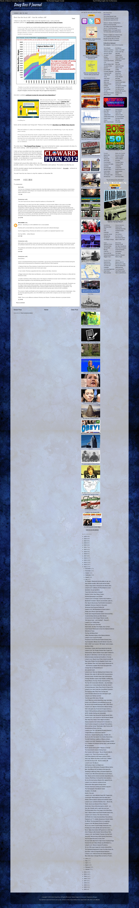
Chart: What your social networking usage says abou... (99, 700)
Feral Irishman (107, 162)
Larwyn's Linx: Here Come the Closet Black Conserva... (99, 689)
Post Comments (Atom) (27, 313)
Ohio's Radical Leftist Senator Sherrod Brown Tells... (98, 832)
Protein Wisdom (119, 76)
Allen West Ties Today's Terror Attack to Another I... (98, 719)
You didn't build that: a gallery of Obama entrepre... (98, 739)
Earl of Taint (106, 160)
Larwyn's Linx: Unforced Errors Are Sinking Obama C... (99, 853)
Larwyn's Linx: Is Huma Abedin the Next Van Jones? (98, 685)
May (86, 860)
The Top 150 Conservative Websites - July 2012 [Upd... (99, 682)
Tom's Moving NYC (119, 269)
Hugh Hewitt (106, 78)
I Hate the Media (119, 164)
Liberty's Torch (118, 67)
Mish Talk (117, 120)
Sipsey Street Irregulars (120, 247)
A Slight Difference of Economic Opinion (95, 732)
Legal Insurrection (119, 66)
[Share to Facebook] (30, 180)
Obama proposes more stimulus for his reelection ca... (99, 721)
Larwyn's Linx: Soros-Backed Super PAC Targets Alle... (99, 795)
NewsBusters (118, 174)
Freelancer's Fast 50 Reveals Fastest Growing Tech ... (98, 639)
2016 (85, 558)
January (87, 869)
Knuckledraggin (107, 167)
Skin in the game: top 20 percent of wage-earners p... (98, 708)
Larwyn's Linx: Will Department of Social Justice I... (98, 609)
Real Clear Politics (119, 176)
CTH (105, 62)
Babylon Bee (107, 155)
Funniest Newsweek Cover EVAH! (93, 596)
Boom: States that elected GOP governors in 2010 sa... (99, 830)
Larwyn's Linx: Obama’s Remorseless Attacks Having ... (99, 706)
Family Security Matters (109, 255)
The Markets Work (119, 87)
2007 (85, 880)
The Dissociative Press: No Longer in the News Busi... (99, 810)
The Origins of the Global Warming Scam (113, 26)
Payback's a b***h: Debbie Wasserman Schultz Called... (99, 819)
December (88, 568)
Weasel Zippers (107, 94)
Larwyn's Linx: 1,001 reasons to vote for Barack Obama (99, 717)
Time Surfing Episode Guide (110, 16)
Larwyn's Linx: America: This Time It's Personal (97, 814)
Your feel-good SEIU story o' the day (94, 698)
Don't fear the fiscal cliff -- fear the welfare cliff (96, 760)
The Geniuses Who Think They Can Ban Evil (96, 691)
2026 (85, 536)
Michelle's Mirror (107, 169)
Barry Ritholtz (118, 111)
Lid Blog (117, 69)
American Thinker (108, 53)
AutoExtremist (107, 262)
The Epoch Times (108, 66)
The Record (106, 237)
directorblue (21, 222)
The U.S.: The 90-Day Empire (110, 28)
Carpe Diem (118, 113)
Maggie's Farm (107, 256)
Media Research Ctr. (120, 169)
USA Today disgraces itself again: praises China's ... (98, 756)
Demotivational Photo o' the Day (93, 728)
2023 (85, 543)
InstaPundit (106, 80)
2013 (85, 564)
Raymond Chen (107, 263)
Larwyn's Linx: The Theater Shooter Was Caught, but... (99, 650)
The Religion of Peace (109, 239)
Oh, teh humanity (89, 745)
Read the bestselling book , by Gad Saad (91, 73)
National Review (107, 83)
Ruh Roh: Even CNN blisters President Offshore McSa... (99, 767)
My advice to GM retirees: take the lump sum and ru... (98, 654)
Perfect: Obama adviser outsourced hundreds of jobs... (99, 799)
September (88, 575)
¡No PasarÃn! (107, 247)
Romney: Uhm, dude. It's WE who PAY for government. (99, 674)
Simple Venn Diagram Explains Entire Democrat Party (99, 613)
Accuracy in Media (119, 155)
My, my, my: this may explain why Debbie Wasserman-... (99, 737)
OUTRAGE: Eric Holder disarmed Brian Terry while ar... (99, 817)
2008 (85, 878)
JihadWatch (118, 165)
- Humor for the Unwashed (113, 45)
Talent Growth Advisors (120, 272)
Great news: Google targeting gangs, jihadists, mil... (98, 734)
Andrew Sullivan (119, 158)
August (87, 577)
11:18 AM (20, 299)
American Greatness (108, 49)
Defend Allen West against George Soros (95, 784)
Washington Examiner (109, 92)
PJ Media (106, 85)
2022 (85, 545)
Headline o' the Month (90, 791)
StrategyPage (107, 236)
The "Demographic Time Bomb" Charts (95, 788)
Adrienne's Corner (108, 244)
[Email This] (24, 180)
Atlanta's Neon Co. (119, 262)
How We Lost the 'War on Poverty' (111, 38)
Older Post (74, 310)
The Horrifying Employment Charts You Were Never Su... (99, 849)
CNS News (106, 58)
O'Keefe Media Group (109, 116)
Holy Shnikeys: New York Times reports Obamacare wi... (99, 663)
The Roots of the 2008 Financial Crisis (112, 31)
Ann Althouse (118, 48)
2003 (85, 889)
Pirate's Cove (118, 74)
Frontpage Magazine (108, 71)
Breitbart (106, 57)
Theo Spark (118, 253)
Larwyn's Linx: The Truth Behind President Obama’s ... (99, 730)
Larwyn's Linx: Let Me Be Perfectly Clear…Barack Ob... (99, 801)
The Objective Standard (120, 85)
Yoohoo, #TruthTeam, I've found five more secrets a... (98, 778)
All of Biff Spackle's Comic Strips (92, 527)
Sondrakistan (118, 251)
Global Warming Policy (120, 228)
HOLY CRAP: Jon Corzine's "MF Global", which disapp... (99, 644)
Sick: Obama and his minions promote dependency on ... (99, 775)
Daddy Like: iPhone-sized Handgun (94, 611)
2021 (85, 547)
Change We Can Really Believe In (94, 667)
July (86, 579)
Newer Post (18, 310)
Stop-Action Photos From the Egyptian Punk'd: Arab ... (98, 661)
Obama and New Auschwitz (110, 24)
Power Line (106, 87)
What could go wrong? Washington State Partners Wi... (99, 726)
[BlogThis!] (26, 180)
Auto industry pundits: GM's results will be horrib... (97, 583)
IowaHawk (106, 165)
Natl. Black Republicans (120, 246)
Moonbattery (118, 71)
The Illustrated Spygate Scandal (55, 1)
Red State (117, 78)
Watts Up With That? (120, 239)
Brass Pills (106, 111)
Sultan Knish (118, 83)
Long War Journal (108, 234)
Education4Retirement (120, 265)
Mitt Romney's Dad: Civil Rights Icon (94, 765)
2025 (85, 538)
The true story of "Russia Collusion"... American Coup (91, 57)
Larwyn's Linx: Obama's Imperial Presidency (96, 845)
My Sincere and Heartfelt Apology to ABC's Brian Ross (99, 704)
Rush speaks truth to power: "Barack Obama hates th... (99, 752)
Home (46, 310)
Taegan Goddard (119, 156)
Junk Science (118, 234)
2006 (85, 882)
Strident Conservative (120, 82)
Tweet (73, 18)
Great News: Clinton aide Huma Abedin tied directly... (98, 648)
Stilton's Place (107, 173)
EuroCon (106, 67)
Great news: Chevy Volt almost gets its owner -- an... (98, 806)
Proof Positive (107, 171)
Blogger (95, 897)
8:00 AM (20, 251)
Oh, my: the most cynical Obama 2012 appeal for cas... (99, 780)
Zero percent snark (90, 670)
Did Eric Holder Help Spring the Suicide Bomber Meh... (99, 715)
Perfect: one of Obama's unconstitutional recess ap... (98, 702)
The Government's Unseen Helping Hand (95, 750)
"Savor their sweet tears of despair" (94, 592)
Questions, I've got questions (92, 590)
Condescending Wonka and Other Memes (96, 616)
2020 (85, 549)
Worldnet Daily (118, 92)
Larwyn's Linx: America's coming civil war (95, 782)
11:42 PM (20, 217)
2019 (85, 551)
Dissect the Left (107, 253)
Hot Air (105, 76)
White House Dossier (109, 122)
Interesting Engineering (109, 269)
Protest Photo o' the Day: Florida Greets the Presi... (98, 680)
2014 (85, 562)
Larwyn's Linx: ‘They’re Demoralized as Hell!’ (96, 754)
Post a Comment (20, 302)
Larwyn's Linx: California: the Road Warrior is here (98, 587)
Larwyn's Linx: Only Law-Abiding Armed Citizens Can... (99, 672)
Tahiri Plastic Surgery (120, 271)
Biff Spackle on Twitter (120, 263)
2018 (85, 553)
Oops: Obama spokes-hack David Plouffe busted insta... (99, 812)
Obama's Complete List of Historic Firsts (113, 34)
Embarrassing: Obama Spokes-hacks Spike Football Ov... (99, 652)
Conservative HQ (119, 51)
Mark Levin (106, 82)
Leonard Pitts (118, 167)
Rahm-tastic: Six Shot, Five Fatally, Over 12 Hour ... (98, 626)
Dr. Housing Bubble (119, 116)
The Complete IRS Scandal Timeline (112, 36)
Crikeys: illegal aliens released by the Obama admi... (98, 585)
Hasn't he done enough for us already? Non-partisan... (99, 724)
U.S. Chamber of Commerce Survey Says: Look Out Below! (100, 743)
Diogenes (106, 156)
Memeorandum (118, 171)
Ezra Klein (117, 160)
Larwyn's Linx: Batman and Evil (93, 695)
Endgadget (106, 267)
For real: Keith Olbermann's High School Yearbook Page (99, 840)
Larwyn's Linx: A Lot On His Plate (93, 637)
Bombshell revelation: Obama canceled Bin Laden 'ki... (99, 600)
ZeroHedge (118, 122)
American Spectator (108, 51)
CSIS (105, 228)
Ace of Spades (107, 48)
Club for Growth (119, 114)
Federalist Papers (119, 162)
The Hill (105, 91)
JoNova (117, 232)
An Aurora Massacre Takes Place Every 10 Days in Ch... (99, 687)
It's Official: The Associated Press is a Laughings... (97, 821)
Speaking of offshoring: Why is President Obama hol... (99, 771)
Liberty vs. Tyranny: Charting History (112, 22)
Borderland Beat (107, 227)
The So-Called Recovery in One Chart (94, 838)
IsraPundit (106, 232)
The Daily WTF (107, 265)
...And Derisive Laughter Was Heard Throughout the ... (99, 665)
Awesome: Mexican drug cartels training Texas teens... (99, 836)
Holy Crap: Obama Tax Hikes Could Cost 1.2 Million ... (99, 758)
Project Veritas (107, 118)
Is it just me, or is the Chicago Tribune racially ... (97, 618)
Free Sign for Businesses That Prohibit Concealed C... (99, 603)
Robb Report (107, 271)
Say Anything (118, 80)
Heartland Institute (119, 230)
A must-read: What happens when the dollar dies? (98, 797)
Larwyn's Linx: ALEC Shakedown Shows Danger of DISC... (100, 741)
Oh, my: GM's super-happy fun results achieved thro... (98, 847)
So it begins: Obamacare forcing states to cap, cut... (98, 581)
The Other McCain (119, 89)
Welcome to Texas (89, 631)
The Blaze (106, 55)
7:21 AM (20, 194)
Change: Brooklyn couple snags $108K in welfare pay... (99, 678)
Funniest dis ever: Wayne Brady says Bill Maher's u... (98, 842)
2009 (85, 876)
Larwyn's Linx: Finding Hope (92, 622)
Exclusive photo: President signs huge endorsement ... (99, 676)
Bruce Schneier (107, 272)
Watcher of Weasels (120, 255)
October (87, 573)
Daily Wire (117, 53)
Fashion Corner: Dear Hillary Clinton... (95, 594)
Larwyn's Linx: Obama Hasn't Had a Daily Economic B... (99, 659)
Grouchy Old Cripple (108, 164)
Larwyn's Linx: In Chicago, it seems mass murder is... (98, 598)
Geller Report (107, 74)
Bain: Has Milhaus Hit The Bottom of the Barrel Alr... (98, 769)
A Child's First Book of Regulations (111, 40)
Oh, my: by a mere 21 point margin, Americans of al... (98, 825)
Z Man (116, 94)
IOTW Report (118, 60)
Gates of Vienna (119, 57)
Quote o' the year (89, 793)
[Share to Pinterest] (31, 180)
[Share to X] (28, 180)
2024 (85, 540)
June (86, 858)
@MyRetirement (119, 267)
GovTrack (106, 113)
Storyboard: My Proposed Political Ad (94, 607)
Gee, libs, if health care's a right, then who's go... (97, 808)
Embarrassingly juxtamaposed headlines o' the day (98, 657)
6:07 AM (20, 236)
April (86, 862)
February (87, 867)
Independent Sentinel (120, 58)
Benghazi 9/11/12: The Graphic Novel (112, 30)
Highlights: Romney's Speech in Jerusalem (96, 605)
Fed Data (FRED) (119, 118)
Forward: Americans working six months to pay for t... (98, 786)
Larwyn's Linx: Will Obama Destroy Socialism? (97, 823)
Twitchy (105, 120)
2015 (85, 560)
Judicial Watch (107, 114)
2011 (85, 872)
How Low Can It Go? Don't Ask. (93, 624)
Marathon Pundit (119, 244)
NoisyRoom (118, 73)
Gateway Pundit (107, 73)
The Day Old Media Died (91, 633)
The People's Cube (108, 174)
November (88, 570)
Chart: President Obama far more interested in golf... (98, 693)
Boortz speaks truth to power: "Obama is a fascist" (97, 747)
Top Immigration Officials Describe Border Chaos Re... (99, 641)
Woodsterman (107, 176)
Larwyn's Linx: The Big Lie (91, 762)
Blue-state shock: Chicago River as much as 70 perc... (99, 855)
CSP (105, 230)
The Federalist (107, 89)
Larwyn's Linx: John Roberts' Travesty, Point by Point (98, 834)
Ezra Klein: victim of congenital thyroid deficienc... (97, 851)
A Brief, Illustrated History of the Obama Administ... (97, 635)
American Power (107, 246)
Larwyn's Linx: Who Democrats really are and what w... (99, 773)
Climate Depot (118, 227)
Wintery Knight (118, 256)
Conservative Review (109, 60)
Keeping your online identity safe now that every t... (98, 827)
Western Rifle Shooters (120, 91)
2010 (85, 874)
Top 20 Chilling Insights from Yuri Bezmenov (105, 1)
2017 (85, 556)
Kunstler (117, 62)
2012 (85, 566)
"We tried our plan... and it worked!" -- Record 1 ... (97, 620)
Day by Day (106, 158)
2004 (85, 887)
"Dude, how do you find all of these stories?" (96, 804)
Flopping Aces (118, 55)
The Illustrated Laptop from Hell (111, 19)
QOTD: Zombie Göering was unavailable (95, 713)
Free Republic (107, 69)
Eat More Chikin (89, 646)
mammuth (83, 897)
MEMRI (117, 173)
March (87, 865)
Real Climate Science (120, 237)
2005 (85, 885)
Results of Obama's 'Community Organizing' (12, 1)
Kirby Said (117, 64)
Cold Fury (106, 251)
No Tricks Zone (119, 236)
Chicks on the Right (119, 49)
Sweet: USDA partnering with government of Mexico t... (99, 711)
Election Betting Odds (109, 64)
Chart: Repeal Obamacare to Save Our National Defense (99, 628)
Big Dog (105, 249)
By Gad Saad (91, 39)
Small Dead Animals (119, 249)
